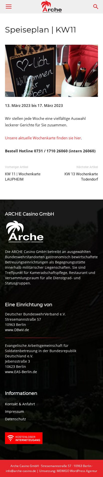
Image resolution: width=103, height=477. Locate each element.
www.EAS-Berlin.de (21, 371)
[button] (96, 6)
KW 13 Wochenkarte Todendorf (81, 177)
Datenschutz (15, 419)
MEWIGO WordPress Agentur (77, 471)
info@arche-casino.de (21, 471)
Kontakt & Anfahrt (20, 404)
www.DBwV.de (17, 329)
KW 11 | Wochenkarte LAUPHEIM (22, 177)
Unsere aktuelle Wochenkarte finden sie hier (43, 137)
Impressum (14, 411)
